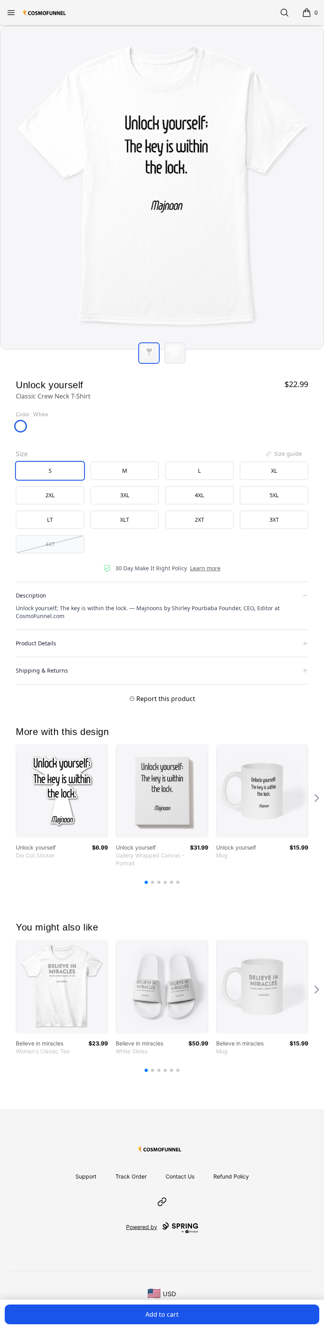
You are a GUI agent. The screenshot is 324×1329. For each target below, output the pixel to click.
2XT (199, 519)
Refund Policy (231, 1176)
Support (85, 1176)
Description (31, 595)
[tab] (149, 353)
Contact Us (180, 1176)
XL (274, 470)
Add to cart (162, 1314)
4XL (199, 495)
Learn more (205, 568)
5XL (274, 495)
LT (50, 519)
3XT (274, 519)
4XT (50, 544)
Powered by (141, 1227)
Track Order (131, 1176)
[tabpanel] (162, 188)
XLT (124, 519)
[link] (61, 791)
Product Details (36, 643)
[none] (283, 454)
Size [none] (22, 453)
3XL (124, 495)
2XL (50, 495)
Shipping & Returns (42, 670)
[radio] (50, 471)
